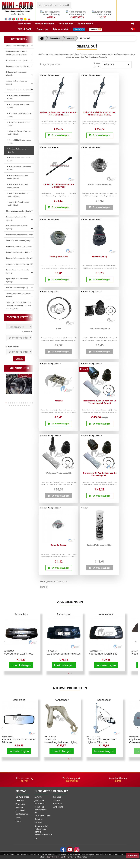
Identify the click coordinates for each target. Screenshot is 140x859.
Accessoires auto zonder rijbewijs (19, 264)
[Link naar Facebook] (63, 850)
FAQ (36, 838)
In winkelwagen (21, 665)
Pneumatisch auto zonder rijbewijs (19, 258)
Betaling (38, 819)
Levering (20, 800)
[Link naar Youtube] (70, 850)
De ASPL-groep (22, 797)
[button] (24, 23)
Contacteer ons (23, 814)
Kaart (18, 817)
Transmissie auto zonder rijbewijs (19, 90)
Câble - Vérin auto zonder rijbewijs (19, 246)
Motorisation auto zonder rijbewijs (19, 234)
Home (18, 821)
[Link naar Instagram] (77, 850)
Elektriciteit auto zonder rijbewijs (18, 211)
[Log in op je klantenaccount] (132, 23)
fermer (133, 855)
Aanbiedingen (70, 601)
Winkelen (39, 822)
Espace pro (58, 797)
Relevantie (117, 64)
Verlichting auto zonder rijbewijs (18, 240)
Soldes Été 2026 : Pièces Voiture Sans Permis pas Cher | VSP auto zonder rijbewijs (18, 305)
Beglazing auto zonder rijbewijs (18, 252)
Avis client (58, 806)
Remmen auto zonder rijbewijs (17, 66)
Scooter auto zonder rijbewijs (17, 45)
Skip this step (25, 331)
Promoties (20, 804)
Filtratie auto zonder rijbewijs (17, 60)
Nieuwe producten (70, 688)
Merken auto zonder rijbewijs (17, 287)
